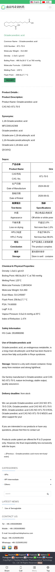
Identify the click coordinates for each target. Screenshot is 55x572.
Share (6, 571)
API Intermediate (11, 479)
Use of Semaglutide (12, 508)
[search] (48, 493)
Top (48, 571)
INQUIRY (10, 80)
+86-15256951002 (16, 538)
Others (7, 484)
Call (20, 571)
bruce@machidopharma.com (20, 533)
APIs (6, 474)
